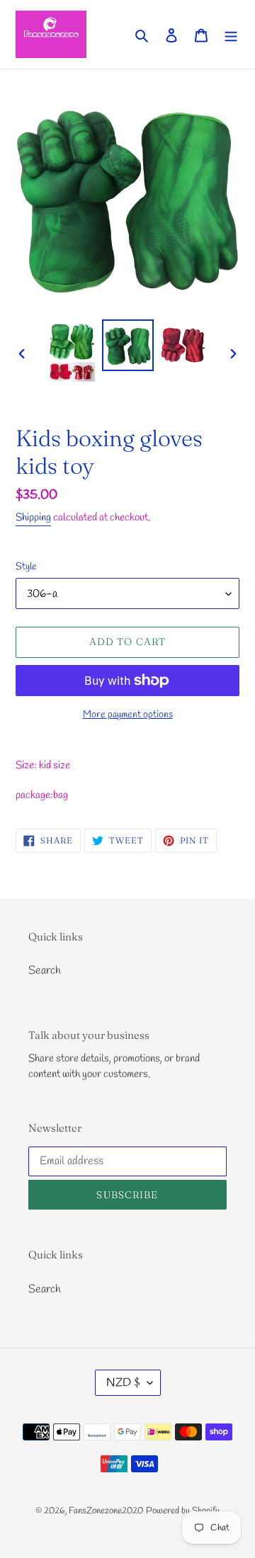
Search (44, 970)
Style (26, 567)
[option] (72, 353)
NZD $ (123, 1382)
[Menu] (231, 34)
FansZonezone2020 (106, 1511)
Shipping (33, 518)
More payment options (128, 715)
